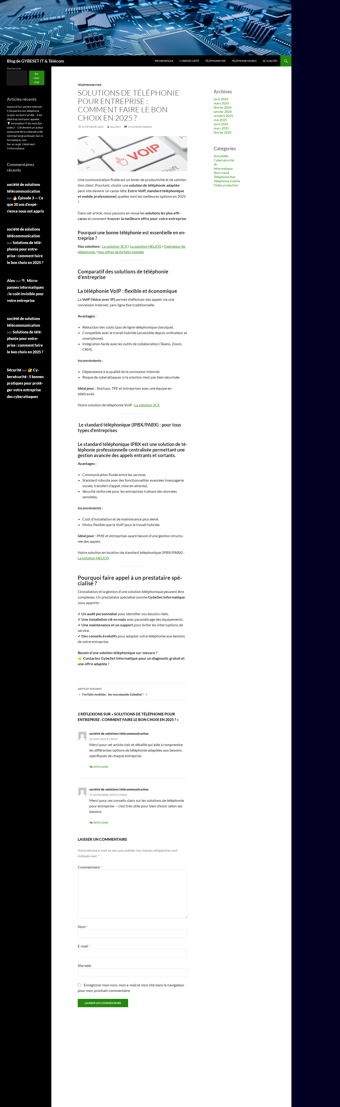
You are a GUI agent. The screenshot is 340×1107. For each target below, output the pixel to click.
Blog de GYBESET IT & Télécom (35, 60)
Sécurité (14, 370)
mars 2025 (221, 128)
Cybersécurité (189, 60)
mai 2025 (220, 120)
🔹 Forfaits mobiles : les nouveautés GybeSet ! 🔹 (113, 691)
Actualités (270, 60)
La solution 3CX (114, 246)
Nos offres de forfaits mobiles (121, 252)
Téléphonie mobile (244, 60)
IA (215, 164)
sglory (115, 127)
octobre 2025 (223, 116)
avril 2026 (221, 99)
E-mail (84, 946)
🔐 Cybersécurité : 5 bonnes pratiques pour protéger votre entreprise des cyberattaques (25, 383)
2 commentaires (140, 127)
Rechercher (14, 68)
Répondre (100, 766)
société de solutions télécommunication (118, 733)
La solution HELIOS (145, 246)
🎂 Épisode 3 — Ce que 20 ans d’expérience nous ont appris (25, 204)
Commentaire (90, 867)
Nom (83, 926)
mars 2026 (221, 103)
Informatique (164, 60)
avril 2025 (221, 124)
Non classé (221, 173)
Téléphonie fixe (215, 60)
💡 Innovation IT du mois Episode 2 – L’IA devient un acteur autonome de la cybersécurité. (25, 127)
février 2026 (223, 107)
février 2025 (223, 132)
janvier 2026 (223, 111)
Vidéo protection (226, 185)
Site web (84, 965)
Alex (11, 280)
